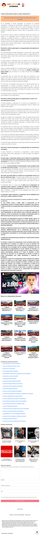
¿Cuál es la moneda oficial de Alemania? (12, 381)
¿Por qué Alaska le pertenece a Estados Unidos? (14, 403)
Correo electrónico (5, 485)
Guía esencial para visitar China (16, 524)
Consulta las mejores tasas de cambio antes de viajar (14, 521)
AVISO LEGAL (20, 509)
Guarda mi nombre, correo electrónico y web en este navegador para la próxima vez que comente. (19, 497)
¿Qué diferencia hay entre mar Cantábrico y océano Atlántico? (17, 373)
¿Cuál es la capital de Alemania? (10, 406)
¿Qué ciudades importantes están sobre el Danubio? (15, 401)
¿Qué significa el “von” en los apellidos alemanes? (14, 413)
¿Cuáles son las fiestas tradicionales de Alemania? (14, 421)
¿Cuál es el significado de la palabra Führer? (13, 396)
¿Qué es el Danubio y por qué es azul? (11, 366)
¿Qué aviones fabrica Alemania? (10, 388)
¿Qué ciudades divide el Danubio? (10, 371)
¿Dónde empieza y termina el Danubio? (11, 363)
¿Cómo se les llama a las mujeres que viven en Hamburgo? (16, 408)
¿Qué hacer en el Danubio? (9, 368)
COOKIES (11, 514)
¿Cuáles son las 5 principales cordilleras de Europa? (14, 416)
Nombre (3, 479)
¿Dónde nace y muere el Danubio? (10, 376)
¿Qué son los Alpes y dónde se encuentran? (13, 383)
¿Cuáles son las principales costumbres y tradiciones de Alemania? (18, 393)
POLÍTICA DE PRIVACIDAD (19, 514)
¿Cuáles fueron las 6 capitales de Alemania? (13, 386)
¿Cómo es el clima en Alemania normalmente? (13, 411)
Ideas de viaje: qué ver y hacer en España (17, 523)
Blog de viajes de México (17, 520)
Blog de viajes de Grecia (7, 520)
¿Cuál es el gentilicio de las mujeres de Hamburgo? (14, 398)
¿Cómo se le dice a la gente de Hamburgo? (12, 391)
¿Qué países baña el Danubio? (9, 378)
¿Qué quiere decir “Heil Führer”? (10, 418)
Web (2, 491)
